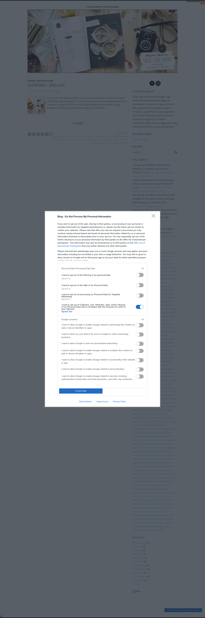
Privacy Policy (119, 401)
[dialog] (102, 309)
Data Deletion (85, 401)
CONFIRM (80, 391)
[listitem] (102, 268)
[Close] (154, 217)
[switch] (140, 275)
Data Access (102, 401)
